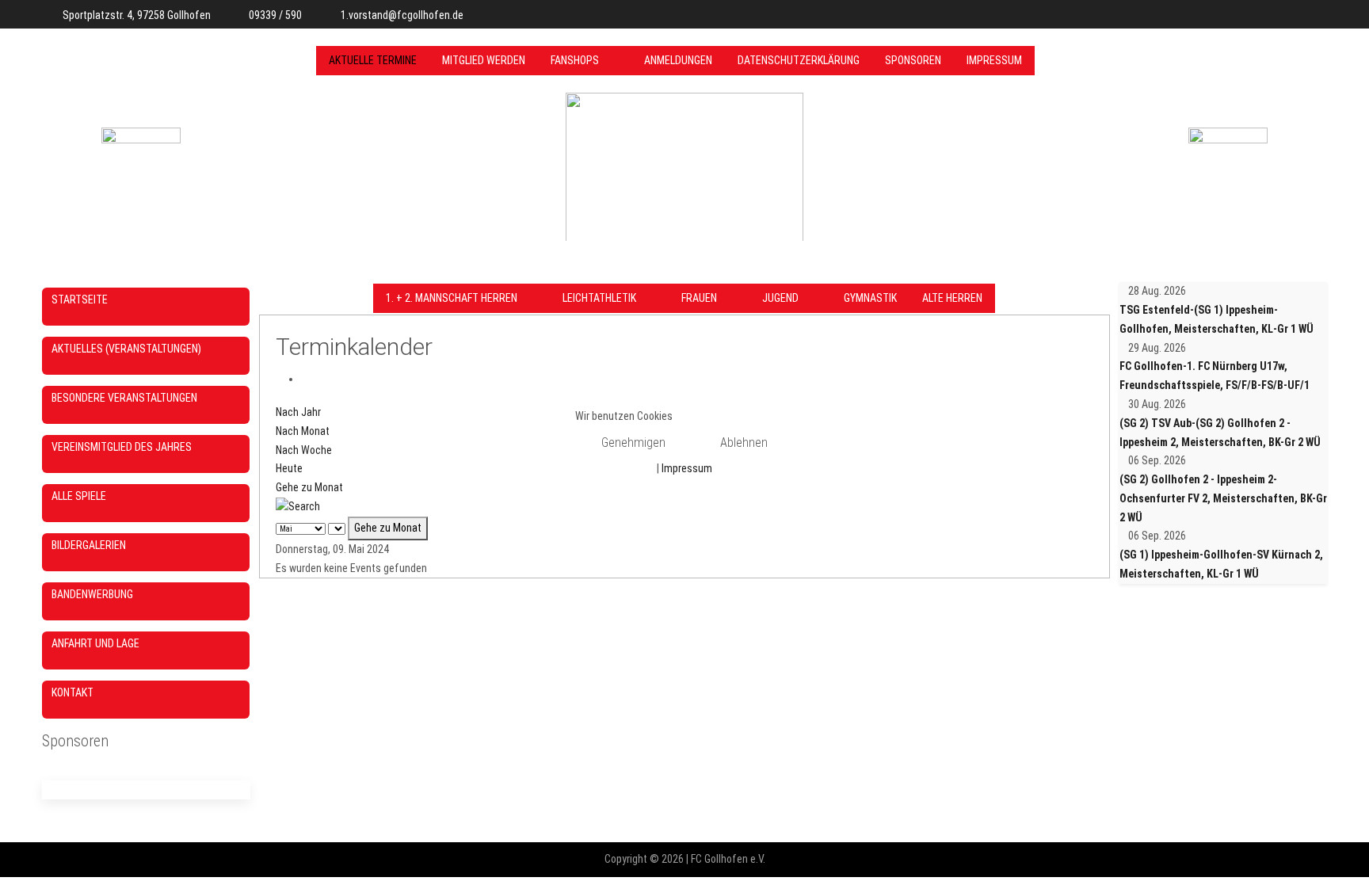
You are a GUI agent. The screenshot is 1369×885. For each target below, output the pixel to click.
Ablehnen (744, 442)
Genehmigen (633, 442)
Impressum (687, 468)
